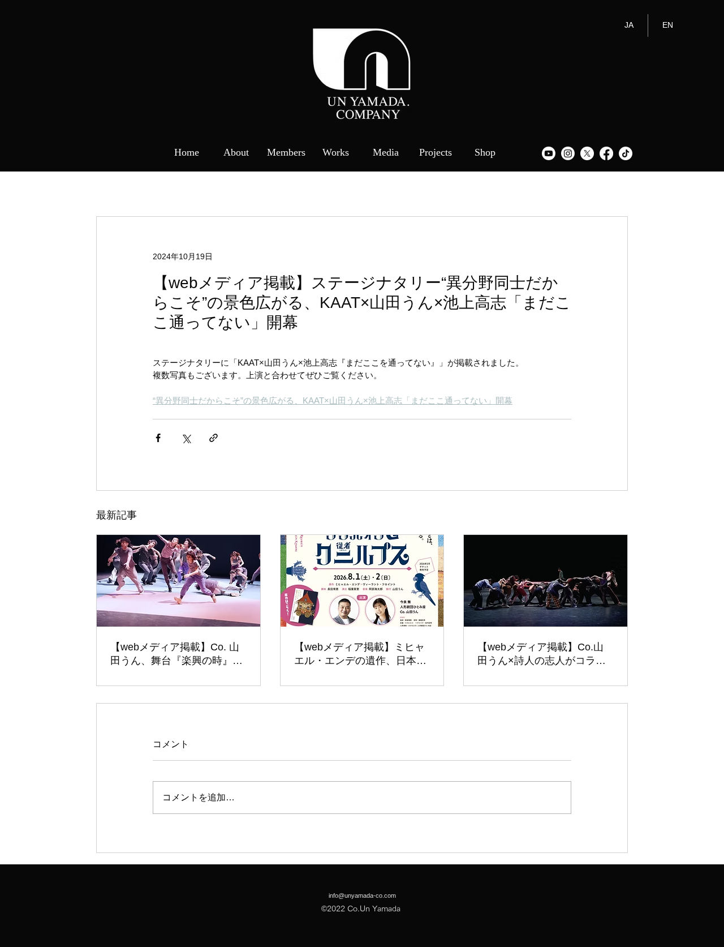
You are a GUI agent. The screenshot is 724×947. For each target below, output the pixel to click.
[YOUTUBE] (548, 153)
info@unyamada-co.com (362, 895)
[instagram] (568, 153)
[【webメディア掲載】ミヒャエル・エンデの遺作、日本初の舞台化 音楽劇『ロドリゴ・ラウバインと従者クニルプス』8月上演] (362, 581)
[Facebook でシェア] (158, 437)
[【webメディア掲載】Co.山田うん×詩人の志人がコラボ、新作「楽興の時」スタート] (545, 581)
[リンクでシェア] (213, 437)
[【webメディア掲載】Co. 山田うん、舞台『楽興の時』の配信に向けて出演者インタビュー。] (178, 581)
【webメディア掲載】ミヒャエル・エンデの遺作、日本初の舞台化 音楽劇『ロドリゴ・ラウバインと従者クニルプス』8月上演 (360, 654)
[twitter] (587, 153)
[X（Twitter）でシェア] (185, 437)
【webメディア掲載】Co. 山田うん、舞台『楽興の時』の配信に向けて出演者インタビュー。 (176, 654)
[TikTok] (625, 153)
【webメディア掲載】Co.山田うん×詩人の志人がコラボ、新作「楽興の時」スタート (543, 654)
